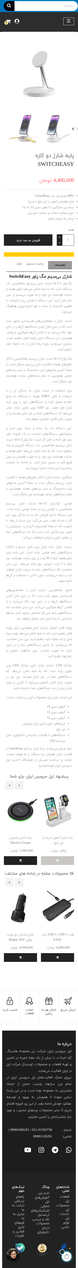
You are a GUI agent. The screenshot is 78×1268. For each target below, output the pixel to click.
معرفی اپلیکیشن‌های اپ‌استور (40, 1210)
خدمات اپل (64, 1216)
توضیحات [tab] (60, 265)
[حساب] (17, 22)
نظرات (19, 264)
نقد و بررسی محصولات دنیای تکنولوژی (40, 1226)
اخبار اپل (43, 1193)
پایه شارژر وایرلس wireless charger (20, 840)
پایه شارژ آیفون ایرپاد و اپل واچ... (58, 840)
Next (73, 129)
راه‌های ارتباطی (19, 1198)
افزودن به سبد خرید (28, 240)
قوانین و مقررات (18, 1233)
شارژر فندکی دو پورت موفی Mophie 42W (20, 937)
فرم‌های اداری (19, 1225)
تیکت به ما (18, 1207)
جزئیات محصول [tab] (35, 264)
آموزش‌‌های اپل (42, 1199)
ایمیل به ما (18, 1216)
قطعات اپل (64, 1198)
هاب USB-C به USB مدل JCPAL (58, 937)
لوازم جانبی (65, 1225)
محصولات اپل (62, 1207)
